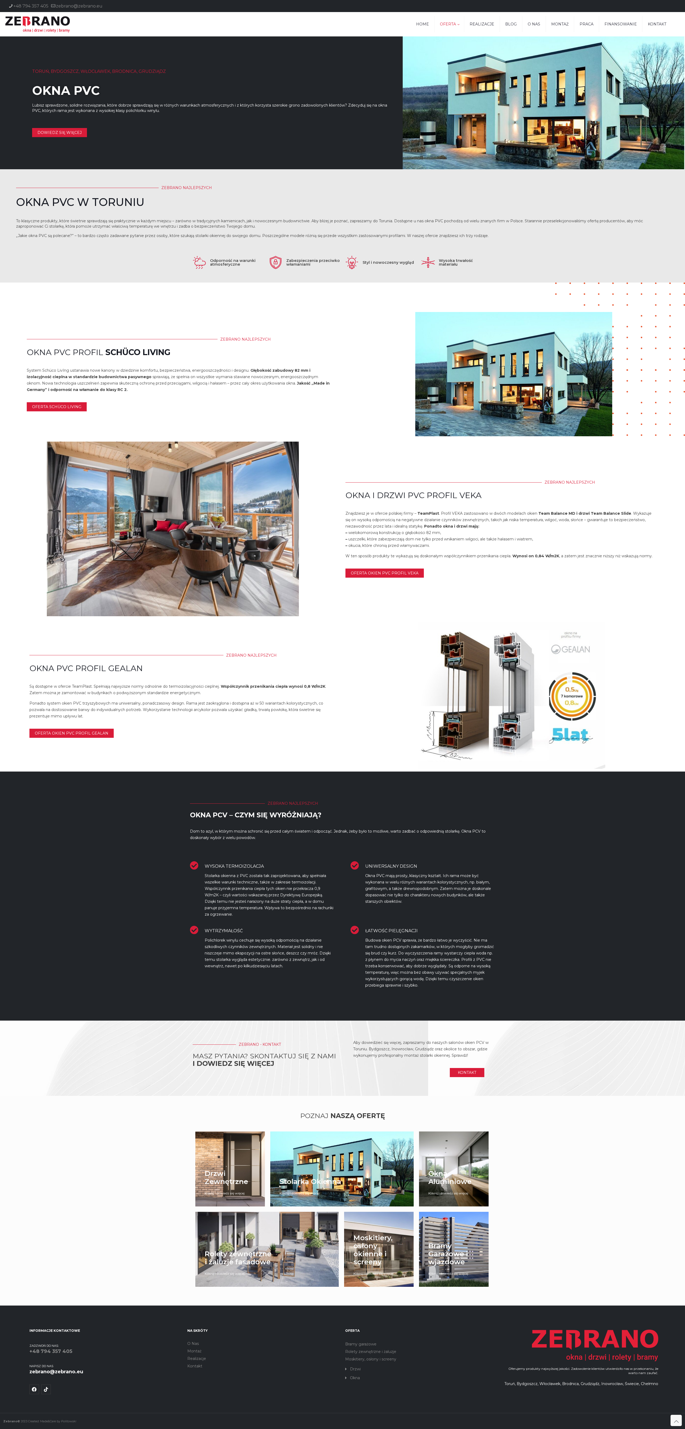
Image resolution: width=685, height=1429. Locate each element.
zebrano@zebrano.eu (79, 6)
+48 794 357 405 (30, 6)
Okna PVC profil (98, 352)
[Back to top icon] (676, 1420)
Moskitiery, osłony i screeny (370, 1359)
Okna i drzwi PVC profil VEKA (413, 495)
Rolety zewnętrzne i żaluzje (370, 1351)
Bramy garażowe (360, 1344)
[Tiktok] (46, 1389)
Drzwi (355, 1369)
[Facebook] (34, 1389)
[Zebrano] (37, 24)
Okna (355, 1377)
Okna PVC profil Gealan (86, 668)
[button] (421, 1369)
